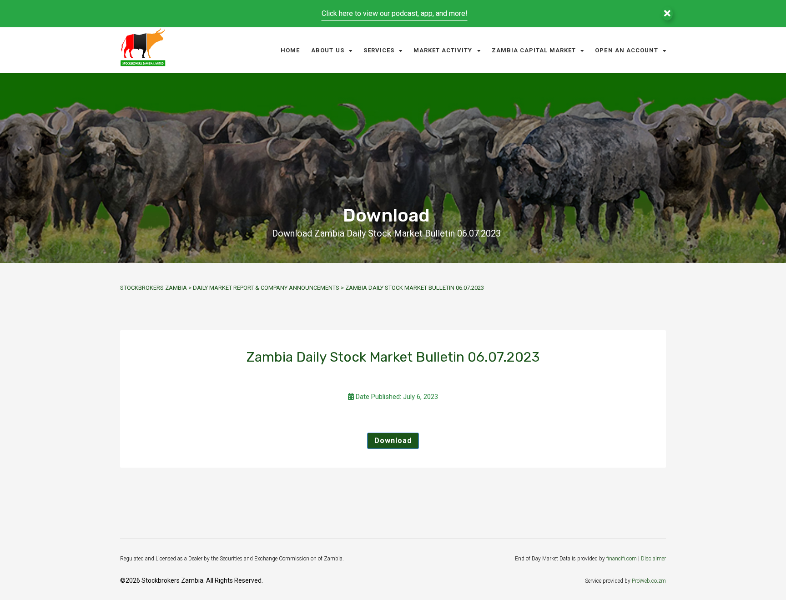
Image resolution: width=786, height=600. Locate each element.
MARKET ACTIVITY (443, 50)
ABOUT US (327, 50)
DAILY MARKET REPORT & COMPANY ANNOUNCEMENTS (266, 287)
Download (393, 440)
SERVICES (378, 50)
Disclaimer (653, 558)
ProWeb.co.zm (649, 581)
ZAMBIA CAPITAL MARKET (534, 50)
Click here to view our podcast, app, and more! (395, 13)
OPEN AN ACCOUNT (626, 50)
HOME (290, 50)
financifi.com (621, 558)
